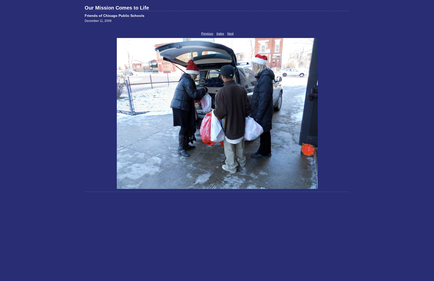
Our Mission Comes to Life (117, 8)
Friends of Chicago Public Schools (114, 16)
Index (220, 33)
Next (230, 33)
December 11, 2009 (98, 21)
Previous (207, 33)
